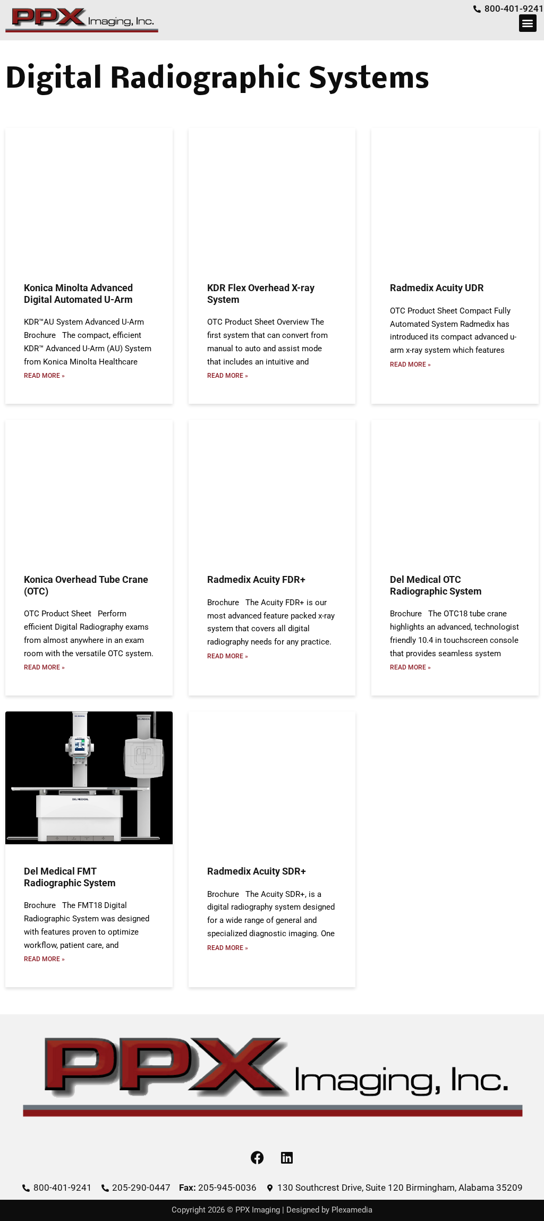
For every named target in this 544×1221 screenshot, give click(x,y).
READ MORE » (44, 375)
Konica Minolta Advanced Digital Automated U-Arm (78, 293)
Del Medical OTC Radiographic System (436, 585)
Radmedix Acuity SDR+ (256, 871)
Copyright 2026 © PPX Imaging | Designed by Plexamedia (272, 1210)
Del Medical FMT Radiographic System (70, 877)
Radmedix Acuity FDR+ (256, 579)
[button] (528, 23)
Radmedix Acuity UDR (437, 287)
